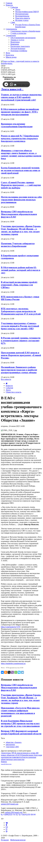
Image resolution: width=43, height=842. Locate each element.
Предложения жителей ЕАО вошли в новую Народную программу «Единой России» (21, 355)
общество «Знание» (14, 742)
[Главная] (7, 383)
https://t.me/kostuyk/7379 (10, 627)
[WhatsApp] (15, 672)
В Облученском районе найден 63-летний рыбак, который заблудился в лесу (20, 270)
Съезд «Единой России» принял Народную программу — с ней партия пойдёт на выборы (21, 185)
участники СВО (12, 747)
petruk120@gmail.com (9, 804)
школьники (10, 744)
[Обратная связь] (7, 827)
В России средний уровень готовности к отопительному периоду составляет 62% (20, 340)
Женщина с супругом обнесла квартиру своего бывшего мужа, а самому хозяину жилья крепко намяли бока (21, 154)
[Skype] (19, 672)
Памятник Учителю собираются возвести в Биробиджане (18, 244)
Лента (8, 390)
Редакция (5, 840)
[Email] (6, 831)
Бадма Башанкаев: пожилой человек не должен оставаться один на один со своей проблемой (20, 170)
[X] (9, 672)
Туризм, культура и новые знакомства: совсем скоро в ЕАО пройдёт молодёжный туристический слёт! (21, 97)
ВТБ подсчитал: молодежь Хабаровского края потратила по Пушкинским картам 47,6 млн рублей (21, 311)
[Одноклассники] (5, 672)
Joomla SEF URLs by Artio (6, 764)
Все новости (6, 379)
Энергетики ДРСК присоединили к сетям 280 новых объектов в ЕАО (19, 754)
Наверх (4, 762)
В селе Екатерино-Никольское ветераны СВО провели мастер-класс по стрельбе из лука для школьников (20, 723)
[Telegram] (22, 672)
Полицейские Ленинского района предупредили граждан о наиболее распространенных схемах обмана (19, 370)
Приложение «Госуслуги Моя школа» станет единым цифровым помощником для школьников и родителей (20, 712)
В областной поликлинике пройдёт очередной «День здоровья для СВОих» (19, 285)
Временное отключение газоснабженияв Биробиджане (16, 125)
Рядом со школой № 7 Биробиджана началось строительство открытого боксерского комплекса (20, 138)
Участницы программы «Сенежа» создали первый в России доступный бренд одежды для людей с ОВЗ (20, 326)
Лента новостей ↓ (12, 89)
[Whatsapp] (6, 829)
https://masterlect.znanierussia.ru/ (13, 663)
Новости (9, 386)
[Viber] (12, 672)
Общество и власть (13, 392)
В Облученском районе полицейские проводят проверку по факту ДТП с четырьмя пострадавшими (20, 112)
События (9, 388)
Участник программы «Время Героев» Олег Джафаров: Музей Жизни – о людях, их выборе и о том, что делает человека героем (21, 230)
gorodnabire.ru (6, 772)
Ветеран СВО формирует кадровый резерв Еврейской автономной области (21, 732)
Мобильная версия (17, 840)
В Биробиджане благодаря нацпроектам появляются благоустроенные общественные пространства (21, 757)
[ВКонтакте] (2, 672)
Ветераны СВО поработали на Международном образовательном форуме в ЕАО (19, 214)
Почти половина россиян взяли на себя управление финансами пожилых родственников (21, 200)
